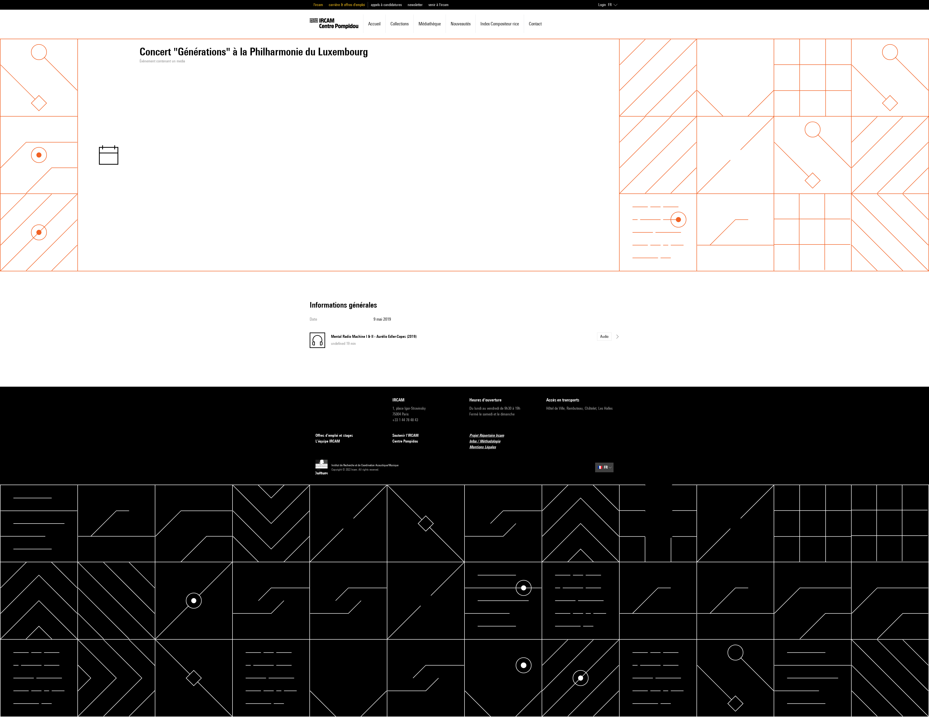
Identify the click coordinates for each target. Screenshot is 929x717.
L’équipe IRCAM (327, 441)
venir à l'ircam (438, 4)
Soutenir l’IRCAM (405, 435)
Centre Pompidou (405, 441)
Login (602, 4)
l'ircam (318, 4)
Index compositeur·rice (499, 23)
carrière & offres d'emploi (347, 4)
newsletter (415, 4)
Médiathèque (430, 23)
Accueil (374, 23)
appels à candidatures (386, 4)
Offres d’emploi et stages (334, 435)
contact (535, 23)
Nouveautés (461, 23)
